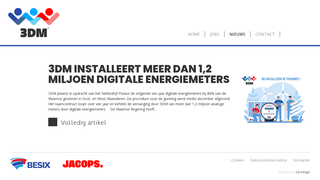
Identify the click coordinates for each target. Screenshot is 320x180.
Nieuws (237, 34)
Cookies (237, 160)
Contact (265, 34)
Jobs (214, 34)
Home (194, 34)
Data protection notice (268, 160)
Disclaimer (301, 160)
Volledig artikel (83, 122)
